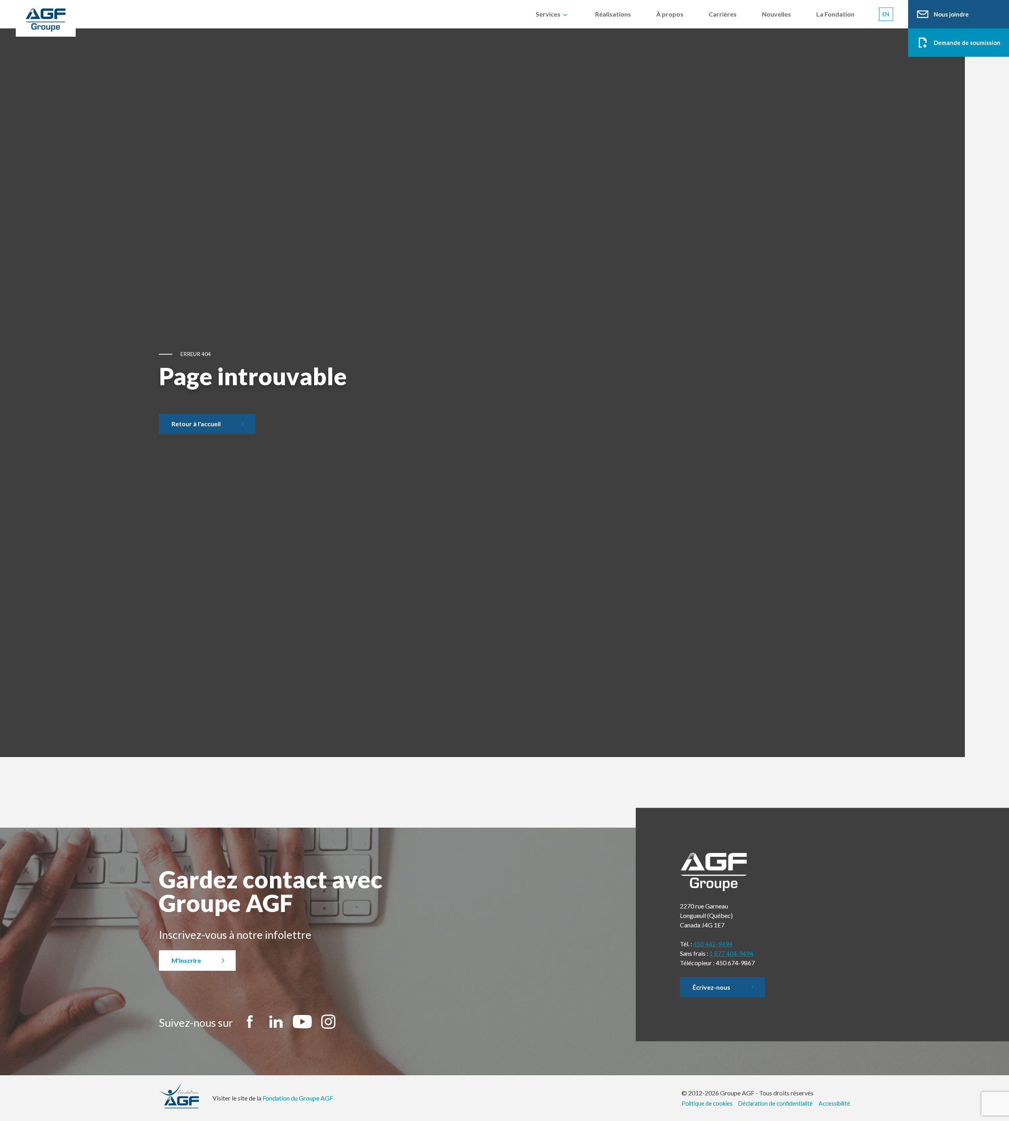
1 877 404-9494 (731, 953)
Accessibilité (834, 1103)
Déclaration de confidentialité (775, 1103)
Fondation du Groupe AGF (297, 1098)
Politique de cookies (707, 1103)
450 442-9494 (712, 944)
